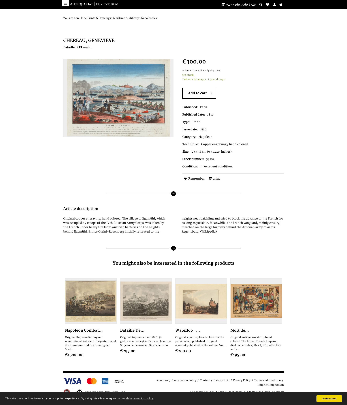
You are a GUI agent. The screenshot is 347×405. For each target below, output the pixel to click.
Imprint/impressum (271, 384)
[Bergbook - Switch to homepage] (94, 4)
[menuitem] (274, 4)
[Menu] (65, 3)
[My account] (274, 4)
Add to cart (197, 93)
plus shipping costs (210, 70)
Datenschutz (221, 380)
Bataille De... (132, 330)
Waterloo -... (187, 330)
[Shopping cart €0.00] (281, 4)
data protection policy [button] (139, 398)
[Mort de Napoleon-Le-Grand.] (256, 301)
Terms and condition (267, 380)
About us (162, 380)
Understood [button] (329, 398)
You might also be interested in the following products (173, 263)
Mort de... (239, 330)
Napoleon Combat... (84, 330)
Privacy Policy (242, 380)
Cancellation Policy (184, 380)
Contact (205, 380)
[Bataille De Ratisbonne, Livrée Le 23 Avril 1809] (146, 301)
